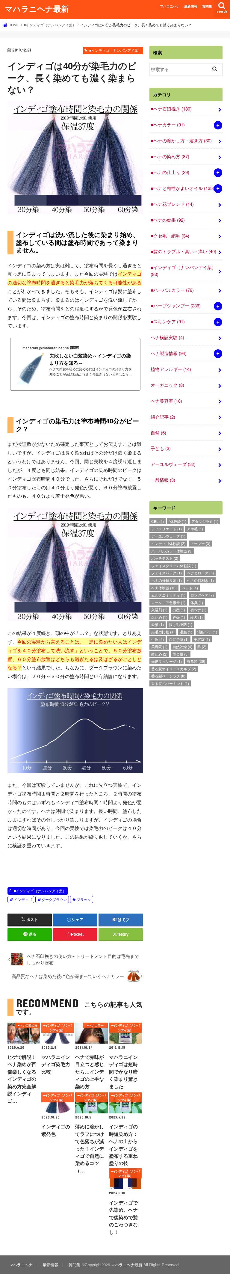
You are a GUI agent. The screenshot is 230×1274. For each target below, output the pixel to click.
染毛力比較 (163, 631)
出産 (178, 609)
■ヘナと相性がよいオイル (182, 188)
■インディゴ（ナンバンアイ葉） (40, 890)
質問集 (207, 6)
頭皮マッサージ (166, 661)
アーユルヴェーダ (173, 464)
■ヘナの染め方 (170, 156)
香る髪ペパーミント (170, 683)
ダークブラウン (54, 899)
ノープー (200, 543)
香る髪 (196, 661)
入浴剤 (159, 609)
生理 (157, 639)
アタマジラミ (204, 521)
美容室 (202, 639)
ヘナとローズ (200, 572)
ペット (190, 587)
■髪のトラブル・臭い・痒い (183, 251)
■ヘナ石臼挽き (171, 108)
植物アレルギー (171, 369)
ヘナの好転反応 (166, 580)
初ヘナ (198, 609)
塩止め (159, 617)
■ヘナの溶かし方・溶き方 (181, 140)
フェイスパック (166, 572)
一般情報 (163, 480)
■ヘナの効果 (168, 220)
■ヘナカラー (168, 124)
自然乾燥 (182, 646)
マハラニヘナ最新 (37, 8)
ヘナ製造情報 (169, 353)
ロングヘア (202, 594)
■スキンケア (168, 321)
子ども (161, 448)
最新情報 (190, 6)
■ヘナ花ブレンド (172, 204)
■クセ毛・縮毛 (170, 236)
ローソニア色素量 (168, 602)
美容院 (159, 646)
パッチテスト (164, 558)
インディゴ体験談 (168, 543)
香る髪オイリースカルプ (173, 668)
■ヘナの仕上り (170, 172)
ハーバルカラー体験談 (172, 550)
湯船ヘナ (207, 631)
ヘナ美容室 (166, 401)
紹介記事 (163, 416)
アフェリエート (166, 528)
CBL (157, 521)
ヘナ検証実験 (167, 337)
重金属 (180, 653)
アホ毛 (195, 528)
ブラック (84, 899)
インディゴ (23, 899)
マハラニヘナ (170, 6)
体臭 (196, 602)
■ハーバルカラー (172, 290)
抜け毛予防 (180, 624)
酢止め (159, 653)
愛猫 (157, 624)
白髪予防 (179, 639)
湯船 (186, 631)
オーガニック (167, 385)
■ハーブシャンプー (176, 305)
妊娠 (178, 617)
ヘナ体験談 (164, 587)
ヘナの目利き (200, 580)
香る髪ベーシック (168, 675)
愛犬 (196, 617)
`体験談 (177, 521)
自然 (158, 432)
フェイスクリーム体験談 (173, 565)
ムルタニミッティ (168, 594)
